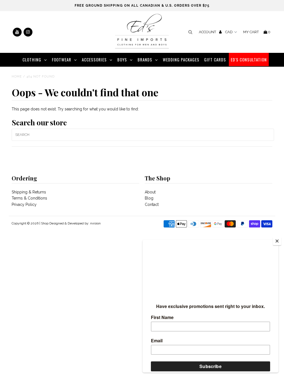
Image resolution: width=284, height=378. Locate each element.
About (150, 192)
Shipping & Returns (29, 192)
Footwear (61, 59)
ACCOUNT (208, 32)
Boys (122, 59)
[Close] (277, 241)
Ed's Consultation (249, 59)
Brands (145, 59)
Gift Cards (215, 59)
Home (17, 76)
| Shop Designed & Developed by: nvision (70, 223)
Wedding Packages (181, 59)
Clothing (31, 59)
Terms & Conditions (29, 198)
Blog (149, 198)
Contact (152, 204)
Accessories (94, 59)
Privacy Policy (24, 204)
